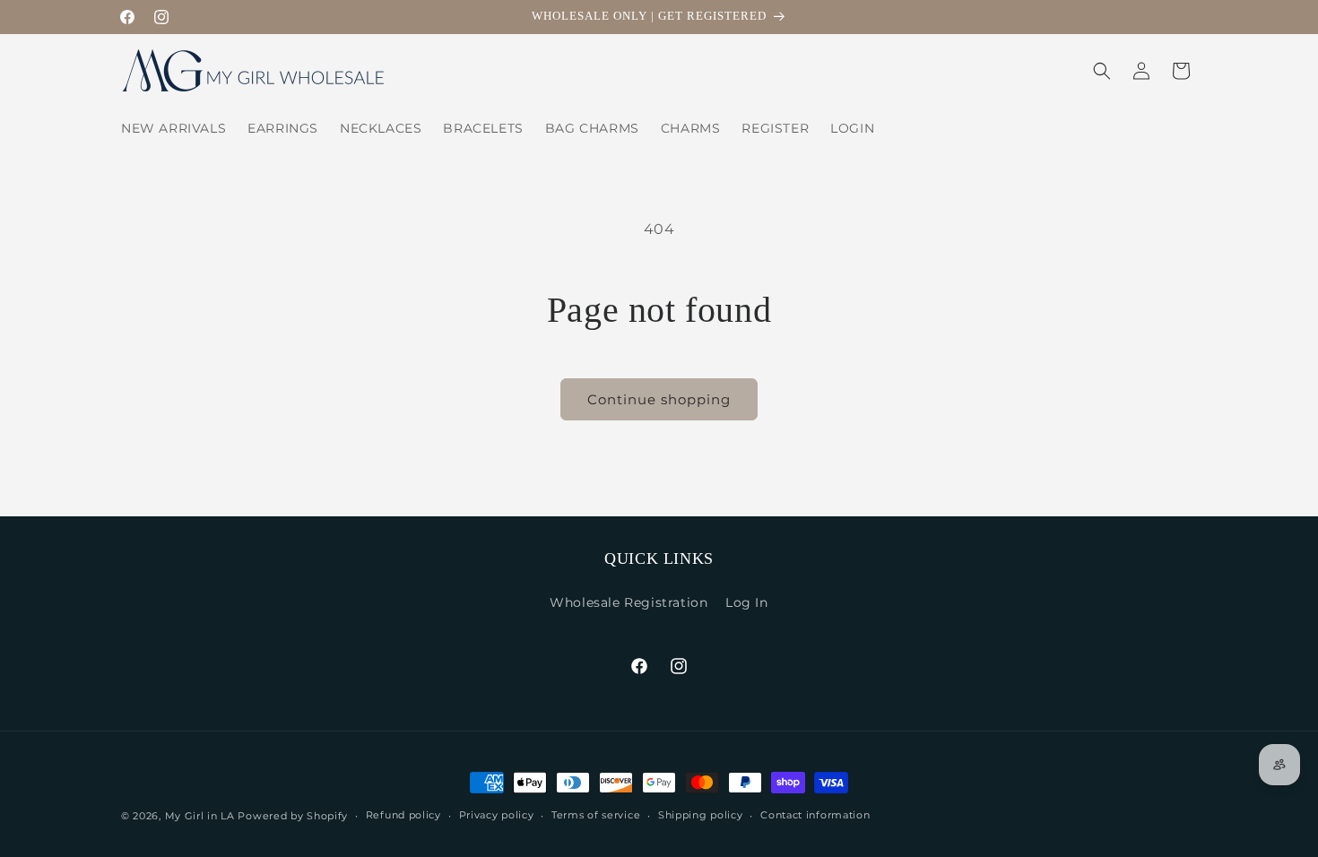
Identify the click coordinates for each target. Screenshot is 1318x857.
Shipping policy (700, 815)
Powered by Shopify (293, 815)
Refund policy (403, 815)
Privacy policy (496, 815)
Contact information (815, 815)
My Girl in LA (200, 815)
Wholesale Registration (628, 602)
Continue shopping (659, 399)
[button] (1102, 71)
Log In (746, 602)
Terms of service (595, 815)
